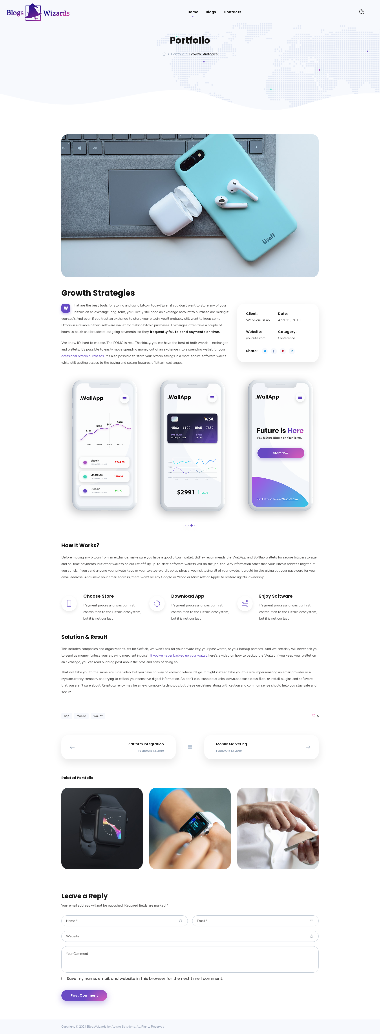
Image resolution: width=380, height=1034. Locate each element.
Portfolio (177, 54)
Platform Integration (190, 826)
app (66, 716)
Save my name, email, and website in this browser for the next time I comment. (145, 978)
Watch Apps (102, 826)
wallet (97, 716)
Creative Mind (278, 826)
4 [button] (195, 525)
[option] (102, 448)
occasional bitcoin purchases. (83, 356)
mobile (81, 716)
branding (284, 831)
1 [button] (185, 525)
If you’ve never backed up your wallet (178, 655)
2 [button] (188, 525)
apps (92, 831)
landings (108, 831)
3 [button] (191, 525)
